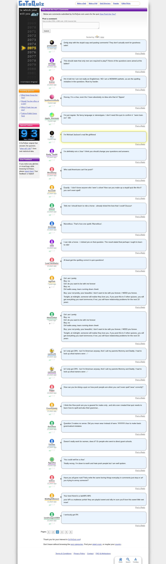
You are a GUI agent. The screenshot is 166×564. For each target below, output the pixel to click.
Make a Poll (93, 3)
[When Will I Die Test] (29, 46)
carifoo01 (52, 354)
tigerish (52, 281)
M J (51, 136)
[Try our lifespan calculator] (29, 135)
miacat (52, 209)
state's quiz (97, 544)
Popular (116, 3)
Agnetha (52, 463)
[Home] (31, 3)
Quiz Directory (105, 3)
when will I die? (25, 149)
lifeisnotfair (52, 318)
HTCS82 (51, 64)
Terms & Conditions (63, 553)
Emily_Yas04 (51, 154)
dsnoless (52, 426)
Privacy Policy (79, 553)
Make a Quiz (81, 3)
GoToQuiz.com (74, 539)
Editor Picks (126, 3)
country (118, 544)
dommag (52, 227)
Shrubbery (51, 173)
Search (128, 562)
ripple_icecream (52, 118)
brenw (52, 82)
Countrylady (51, 408)
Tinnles (52, 444)
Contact (90, 553)
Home (120, 562)
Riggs (51, 390)
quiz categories (77, 544)
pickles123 (52, 46)
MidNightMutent (52, 499)
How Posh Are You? (108, 14)
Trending (135, 562)
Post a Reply (140, 54)
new (102, 37)
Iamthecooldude (52, 100)
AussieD (52, 191)
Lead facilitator (51, 263)
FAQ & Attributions (103, 553)
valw (52, 245)
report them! (29, 171)
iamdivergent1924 (52, 518)
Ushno (52, 481)
